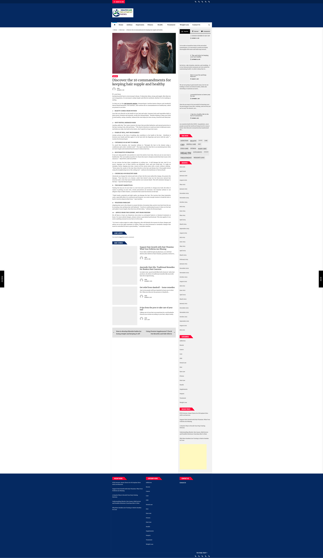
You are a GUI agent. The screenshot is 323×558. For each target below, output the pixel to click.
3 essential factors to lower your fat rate (200, 95)
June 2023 (182, 242)
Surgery (206, 152)
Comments (206, 31)
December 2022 (184, 268)
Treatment (171, 25)
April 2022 (183, 294)
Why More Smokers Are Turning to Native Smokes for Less (194, 439)
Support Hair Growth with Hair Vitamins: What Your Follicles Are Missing (157, 248)
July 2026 (182, 167)
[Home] (114, 24)
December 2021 (184, 308)
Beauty (193, 141)
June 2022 (182, 290)
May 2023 (182, 246)
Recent (196, 31)
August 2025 (183, 180)
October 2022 (183, 277)
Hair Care (202, 149)
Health (160, 25)
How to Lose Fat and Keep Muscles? (198, 75)
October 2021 (183, 316)
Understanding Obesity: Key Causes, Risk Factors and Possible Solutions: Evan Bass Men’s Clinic (194, 433)
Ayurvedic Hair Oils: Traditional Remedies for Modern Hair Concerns (157, 268)
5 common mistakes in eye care (200, 36)
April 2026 (183, 171)
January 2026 (183, 175)
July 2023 (182, 237)
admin (118, 88)
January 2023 (183, 264)
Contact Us (196, 25)
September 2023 (184, 228)
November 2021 (184, 312)
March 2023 (183, 255)
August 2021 (183, 325)
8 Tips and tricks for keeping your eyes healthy (199, 56)
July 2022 (182, 286)
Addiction (184, 140)
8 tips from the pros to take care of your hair (156, 309)
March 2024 (183, 224)
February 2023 (184, 259)
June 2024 (182, 211)
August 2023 (183, 233)
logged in (121, 237)
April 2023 (183, 250)
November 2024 (184, 197)
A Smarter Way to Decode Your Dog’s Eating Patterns (192, 426)
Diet (199, 144)
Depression (140, 25)
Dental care (191, 144)
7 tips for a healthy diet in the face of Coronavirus (199, 115)
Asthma (129, 25)
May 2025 (182, 184)
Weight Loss (184, 25)
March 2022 (183, 299)
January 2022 (183, 303)
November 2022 (184, 272)
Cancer (200, 140)
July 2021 (182, 330)
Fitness (150, 25)
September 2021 (184, 321)
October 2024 (183, 202)
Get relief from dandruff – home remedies (157, 287)
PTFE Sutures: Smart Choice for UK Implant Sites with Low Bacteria (194, 414)
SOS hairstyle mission (130, 103)
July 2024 (182, 206)
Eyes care (184, 148)
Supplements (197, 152)
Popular (185, 31)
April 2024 (183, 219)
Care (205, 140)
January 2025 (183, 189)
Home (121, 25)
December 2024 (184, 193)
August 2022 (183, 281)
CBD (182, 145)
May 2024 (182, 215)
